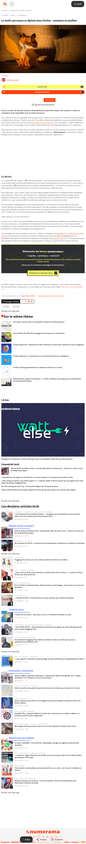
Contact (75, 842)
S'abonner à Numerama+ (41, 273)
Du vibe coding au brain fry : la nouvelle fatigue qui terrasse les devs (29, 486)
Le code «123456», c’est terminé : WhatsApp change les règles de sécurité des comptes (47, 744)
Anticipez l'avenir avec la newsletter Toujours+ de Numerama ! (39, 322)
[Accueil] (5, 4)
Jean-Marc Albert (28, 296)
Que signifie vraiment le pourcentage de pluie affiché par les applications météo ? (50, 659)
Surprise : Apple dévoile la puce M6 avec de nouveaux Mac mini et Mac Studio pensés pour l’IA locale (48, 756)
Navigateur (22, 15)
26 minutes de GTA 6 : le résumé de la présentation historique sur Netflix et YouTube (50, 543)
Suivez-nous (49, 100)
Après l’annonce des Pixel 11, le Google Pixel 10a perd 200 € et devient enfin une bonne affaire (47, 702)
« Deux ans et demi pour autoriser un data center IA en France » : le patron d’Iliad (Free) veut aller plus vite (48, 573)
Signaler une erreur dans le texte (51, 296)
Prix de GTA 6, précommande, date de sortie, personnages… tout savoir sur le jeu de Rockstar (49, 586)
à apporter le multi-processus (42, 122)
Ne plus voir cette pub (10, 311)
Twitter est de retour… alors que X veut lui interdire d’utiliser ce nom (43, 615)
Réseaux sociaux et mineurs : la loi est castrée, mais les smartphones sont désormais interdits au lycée (45, 782)
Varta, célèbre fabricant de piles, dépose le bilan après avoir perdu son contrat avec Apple (38, 490)
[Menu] (12, 4)
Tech (6, 15)
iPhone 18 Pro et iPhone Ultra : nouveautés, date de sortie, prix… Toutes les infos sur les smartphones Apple (47, 469)
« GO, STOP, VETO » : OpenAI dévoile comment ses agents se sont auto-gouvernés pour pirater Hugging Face (48, 628)
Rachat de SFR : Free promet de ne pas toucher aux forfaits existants (45, 598)
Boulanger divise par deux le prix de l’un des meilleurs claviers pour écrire (45, 726)
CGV (83, 842)
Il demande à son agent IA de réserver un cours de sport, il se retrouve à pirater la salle (37, 477)
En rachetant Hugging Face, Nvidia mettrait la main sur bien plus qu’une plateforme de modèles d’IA (45, 641)
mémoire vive (68, 236)
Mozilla (16, 306)
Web (13, 15)
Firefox (6, 306)
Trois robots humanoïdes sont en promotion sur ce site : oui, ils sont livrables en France (48, 769)
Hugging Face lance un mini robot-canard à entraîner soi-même (41, 560)
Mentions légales (19, 842)
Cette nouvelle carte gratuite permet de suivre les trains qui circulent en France (47, 688)
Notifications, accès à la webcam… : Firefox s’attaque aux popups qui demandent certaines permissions (47, 380)
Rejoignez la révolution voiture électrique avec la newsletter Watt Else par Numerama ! (37, 459)
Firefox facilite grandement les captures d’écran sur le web (37, 367)
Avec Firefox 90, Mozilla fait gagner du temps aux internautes (39, 333)
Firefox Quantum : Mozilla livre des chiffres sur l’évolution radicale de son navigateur (48, 345)
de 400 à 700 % (59, 238)
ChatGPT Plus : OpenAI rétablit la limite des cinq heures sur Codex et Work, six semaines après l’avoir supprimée (47, 714)
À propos (5, 842)
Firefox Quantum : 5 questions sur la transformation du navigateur (41, 356)
